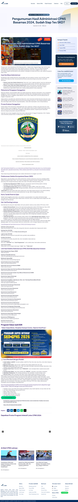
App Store (39, 362)
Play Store (31, 362)
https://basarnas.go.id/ (34, 190)
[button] (3, 344)
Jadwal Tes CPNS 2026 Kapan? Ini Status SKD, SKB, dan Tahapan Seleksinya (26, 464)
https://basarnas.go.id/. (44, 83)
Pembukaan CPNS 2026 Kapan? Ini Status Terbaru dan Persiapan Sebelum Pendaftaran (8, 464)
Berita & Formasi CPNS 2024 (36, 14)
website (8, 363)
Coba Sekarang (66, 80)
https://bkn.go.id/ (5, 252)
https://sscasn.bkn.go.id (21, 231)
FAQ (61, 3)
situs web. (40, 364)
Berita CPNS (40, 3)
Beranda (33, 3)
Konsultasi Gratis (67, 64)
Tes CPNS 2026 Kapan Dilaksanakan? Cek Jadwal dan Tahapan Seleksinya (68, 112)
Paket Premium (48, 3)
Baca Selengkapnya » (5, 469)
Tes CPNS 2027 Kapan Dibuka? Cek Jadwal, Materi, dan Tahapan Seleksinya (43, 464)
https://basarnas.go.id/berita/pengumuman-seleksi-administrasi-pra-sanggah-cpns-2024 (21, 173)
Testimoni (56, 3)
